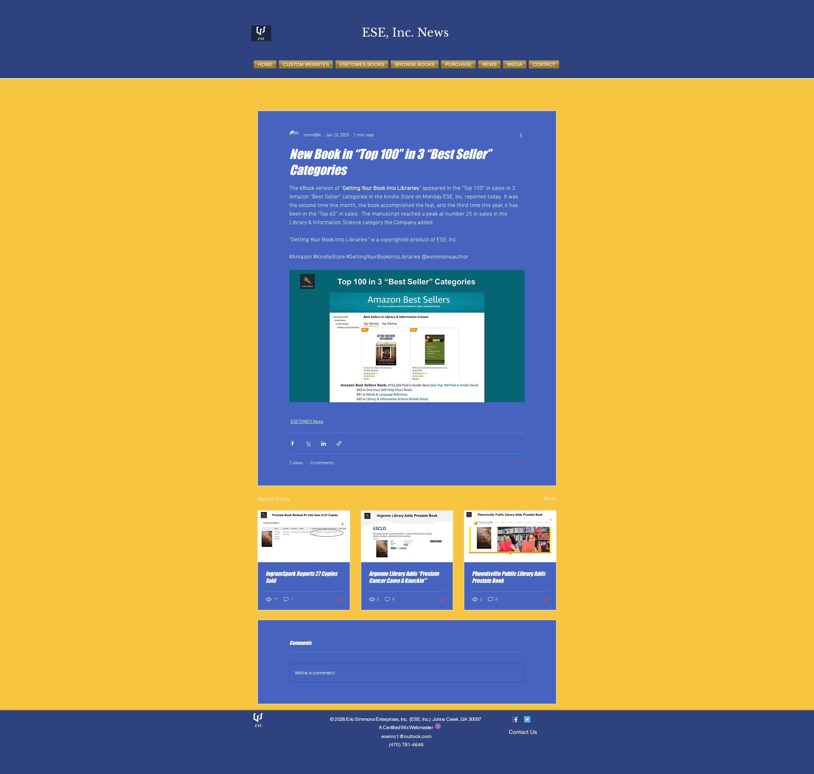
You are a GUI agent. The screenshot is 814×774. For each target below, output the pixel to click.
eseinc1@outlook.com (406, 736)
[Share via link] (339, 443)
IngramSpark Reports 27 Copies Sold (301, 577)
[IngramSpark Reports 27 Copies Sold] (304, 536)
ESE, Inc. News (441, 91)
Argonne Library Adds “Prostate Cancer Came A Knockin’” (404, 577)
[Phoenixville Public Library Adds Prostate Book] (510, 536)
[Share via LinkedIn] (324, 443)
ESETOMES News (395, 91)
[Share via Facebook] (292, 443)
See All (549, 498)
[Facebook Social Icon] (515, 719)
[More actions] (521, 135)
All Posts (266, 91)
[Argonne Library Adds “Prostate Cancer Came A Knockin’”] (407, 536)
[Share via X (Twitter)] (308, 443)
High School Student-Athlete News (325, 91)
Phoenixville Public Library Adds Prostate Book (508, 577)
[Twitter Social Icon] (527, 719)
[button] (306, 64)
